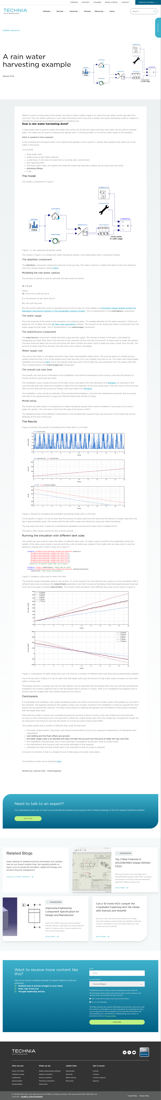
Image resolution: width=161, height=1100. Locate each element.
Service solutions (45, 1078)
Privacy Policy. (110, 1016)
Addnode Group (18, 1074)
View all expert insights (18, 877)
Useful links (71, 1066)
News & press (71, 1078)
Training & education (47, 1081)
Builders (112, 383)
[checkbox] (117, 1000)
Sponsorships (17, 1081)
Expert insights (11, 30)
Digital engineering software (50, 1071)
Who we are (17, 1066)
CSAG (55, 268)
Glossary (87, 11)
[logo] (23, 1052)
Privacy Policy (144, 1096)
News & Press (111, 2)
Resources (99, 11)
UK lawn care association (64, 324)
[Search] (154, 11)
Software (46, 11)
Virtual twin (43, 1084)
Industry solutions (46, 1074)
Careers (74, 2)
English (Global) (147, 2)
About (112, 11)
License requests (99, 1078)
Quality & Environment (32, 1096)
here (48, 362)
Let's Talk (28, 818)
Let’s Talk (158, 28)
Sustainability (17, 1084)
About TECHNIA (18, 1071)
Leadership (16, 1078)
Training (97, 2)
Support (86, 2)
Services (59, 11)
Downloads (70, 1071)
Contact (125, 2)
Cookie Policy (132, 1096)
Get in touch (99, 1066)
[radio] (117, 999)
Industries (74, 11)
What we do (44, 1066)
